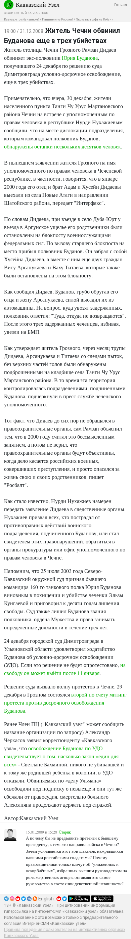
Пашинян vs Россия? (57, 19)
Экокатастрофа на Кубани (95, 19)
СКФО (8, 13)
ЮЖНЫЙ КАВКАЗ (26, 13)
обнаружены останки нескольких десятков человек (62, 146)
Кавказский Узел (37, 4)
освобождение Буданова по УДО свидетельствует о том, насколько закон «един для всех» (61, 756)
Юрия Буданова (80, 57)
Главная (120, 5)
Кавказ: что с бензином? (21, 19)
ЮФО (44, 13)
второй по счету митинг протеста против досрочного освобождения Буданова (65, 702)
